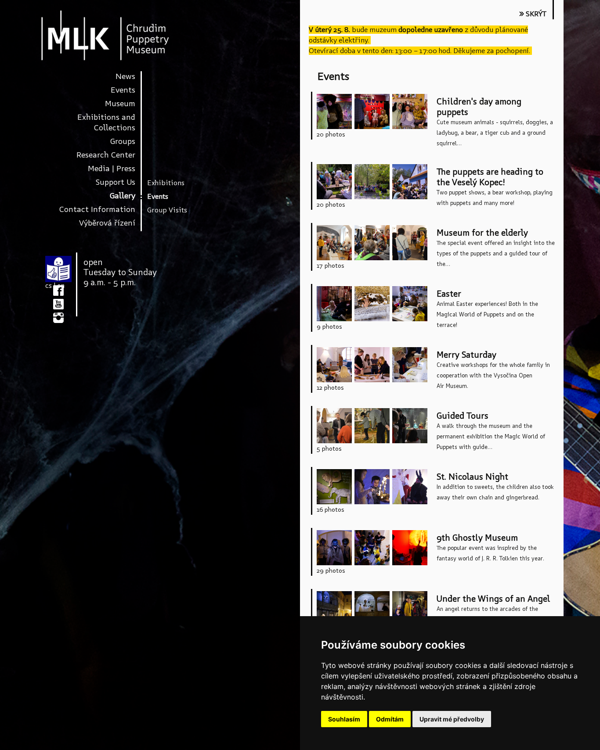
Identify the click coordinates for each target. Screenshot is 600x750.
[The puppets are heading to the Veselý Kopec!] (334, 183)
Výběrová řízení (107, 222)
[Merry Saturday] (334, 366)
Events (123, 89)
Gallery (122, 195)
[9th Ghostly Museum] (334, 549)
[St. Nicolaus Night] (334, 488)
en (61, 285)
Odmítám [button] (390, 719)
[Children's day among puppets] (334, 113)
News (125, 76)
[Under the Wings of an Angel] (334, 610)
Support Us (115, 182)
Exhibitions (165, 183)
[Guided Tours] (334, 427)
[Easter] (334, 305)
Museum (120, 103)
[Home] (113, 35)
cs (48, 285)
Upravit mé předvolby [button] (451, 719)
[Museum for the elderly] (334, 244)
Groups (122, 141)
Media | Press (111, 168)
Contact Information (97, 209)
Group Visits (167, 210)
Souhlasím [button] (344, 719)
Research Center (105, 154)
